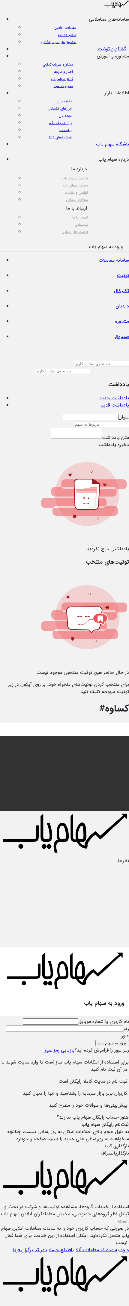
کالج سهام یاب (62, 79)
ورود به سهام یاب (112, 1043)
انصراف (108, 1153)
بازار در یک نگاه (60, 123)
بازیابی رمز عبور (59, 1050)
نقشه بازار (64, 101)
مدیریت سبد (63, 86)
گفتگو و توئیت (112, 49)
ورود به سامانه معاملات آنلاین (100, 1250)
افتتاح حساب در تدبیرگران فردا (42, 1250)
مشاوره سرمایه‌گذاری (58, 64)
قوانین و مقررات (76, 192)
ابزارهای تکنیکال (60, 108)
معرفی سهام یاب (75, 185)
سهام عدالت (67, 35)
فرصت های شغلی (75, 232)
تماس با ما (80, 217)
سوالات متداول (77, 200)
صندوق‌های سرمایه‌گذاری (58, 42)
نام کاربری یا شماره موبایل (103, 1021)
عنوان (123, 417)
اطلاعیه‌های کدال (59, 137)
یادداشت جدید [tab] (114, 398)
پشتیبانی (81, 224)
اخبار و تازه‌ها (63, 72)
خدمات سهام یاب (75, 178)
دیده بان (65, 116)
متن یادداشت (115, 437)
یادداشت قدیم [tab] (115, 405)
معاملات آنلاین (65, 28)
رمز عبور (125, 1032)
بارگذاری (122, 1153)
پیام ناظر (65, 130)
